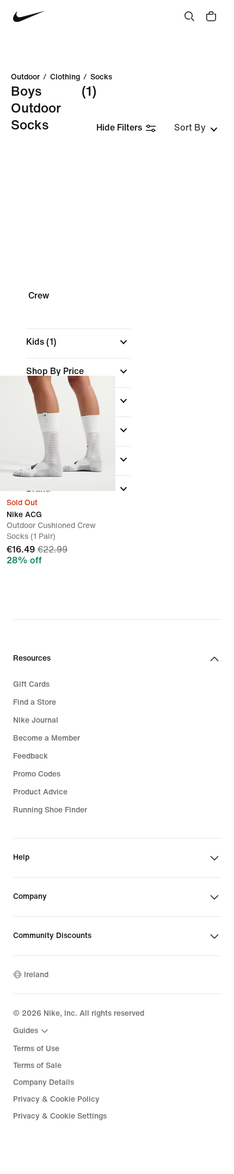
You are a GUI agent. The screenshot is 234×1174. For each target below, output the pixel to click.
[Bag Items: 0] (211, 16)
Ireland (36, 975)
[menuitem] (32, 1031)
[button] (78, 342)
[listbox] (196, 127)
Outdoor (25, 77)
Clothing (65, 77)
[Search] (189, 16)
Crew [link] (38, 295)
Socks (101, 77)
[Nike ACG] (57, 433)
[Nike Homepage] (29, 17)
